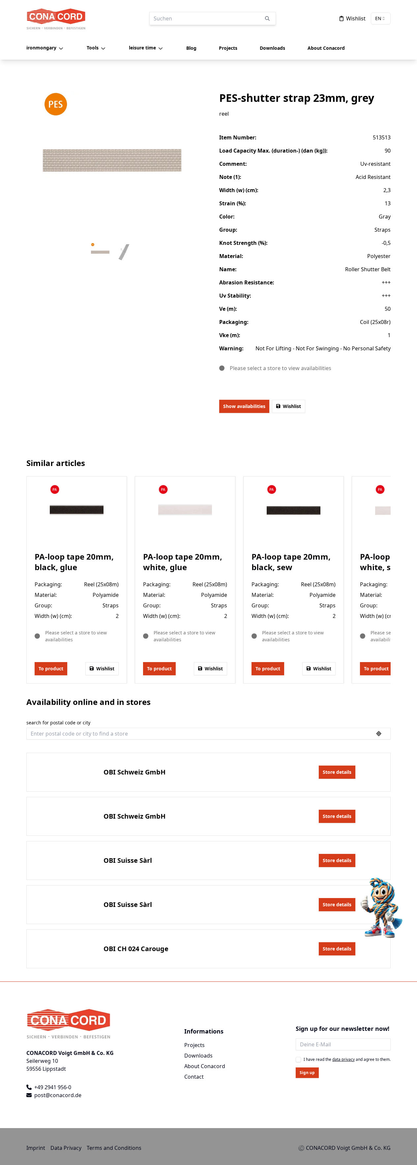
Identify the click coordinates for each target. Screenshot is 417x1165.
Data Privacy (65, 1147)
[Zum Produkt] (77, 511)
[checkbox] (298, 1059)
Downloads (198, 1055)
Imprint (35, 1147)
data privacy (343, 1059)
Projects (194, 1045)
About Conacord (204, 1066)
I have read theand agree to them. (347, 1060)
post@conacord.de (57, 1095)
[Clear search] (267, 18)
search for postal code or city (58, 723)
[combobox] (381, 18)
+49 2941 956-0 (52, 1087)
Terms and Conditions (114, 1147)
